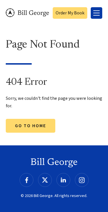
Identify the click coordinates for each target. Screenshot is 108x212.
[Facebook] (26, 180)
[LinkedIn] (63, 180)
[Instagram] (82, 180)
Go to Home (30, 126)
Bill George (27, 13)
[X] (45, 180)
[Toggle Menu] (96, 13)
